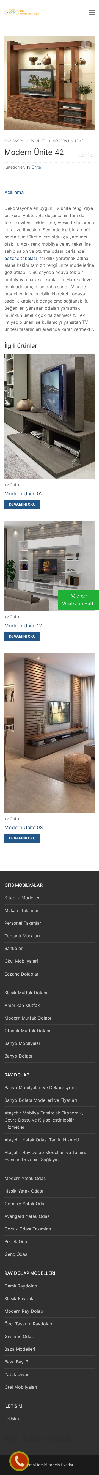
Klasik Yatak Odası (23, 1191)
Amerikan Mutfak (22, 1005)
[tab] (14, 192)
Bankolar (13, 948)
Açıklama (14, 192)
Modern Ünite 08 (23, 827)
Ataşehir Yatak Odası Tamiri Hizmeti (41, 1139)
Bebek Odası (17, 1241)
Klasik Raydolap (20, 1298)
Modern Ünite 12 (23, 625)
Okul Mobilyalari (21, 961)
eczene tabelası (20, 258)
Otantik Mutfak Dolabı (27, 1030)
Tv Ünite (38, 141)
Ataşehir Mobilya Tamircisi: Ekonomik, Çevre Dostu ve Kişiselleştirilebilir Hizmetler (43, 1120)
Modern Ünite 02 (23, 493)
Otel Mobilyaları (20, 1387)
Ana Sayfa (13, 141)
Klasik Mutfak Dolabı (25, 992)
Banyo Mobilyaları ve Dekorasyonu (40, 1087)
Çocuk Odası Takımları (27, 1229)
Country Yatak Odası (26, 1203)
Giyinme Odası (19, 1336)
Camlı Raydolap (20, 1286)
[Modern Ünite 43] (92, 154)
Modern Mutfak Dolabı (27, 1018)
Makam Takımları (22, 910)
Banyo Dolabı (18, 1056)
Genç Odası (16, 1254)
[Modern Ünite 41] (82, 154)
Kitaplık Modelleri (22, 897)
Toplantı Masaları (22, 935)
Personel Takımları (23, 923)
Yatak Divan (16, 1374)
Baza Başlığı (16, 1361)
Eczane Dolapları (22, 974)
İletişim (11, 1418)
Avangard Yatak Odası (27, 1216)
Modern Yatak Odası (25, 1178)
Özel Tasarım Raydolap (28, 1323)
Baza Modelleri (19, 1349)
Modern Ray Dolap (23, 1311)
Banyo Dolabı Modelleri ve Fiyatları (40, 1100)
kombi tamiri (36, 1464)
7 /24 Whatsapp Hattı (78, 600)
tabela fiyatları (61, 1464)
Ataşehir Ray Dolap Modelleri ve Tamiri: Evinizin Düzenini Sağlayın (45, 1156)
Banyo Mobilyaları (23, 1043)
